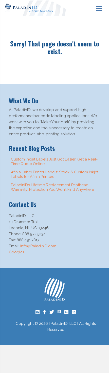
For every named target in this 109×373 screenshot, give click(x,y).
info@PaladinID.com (38, 246)
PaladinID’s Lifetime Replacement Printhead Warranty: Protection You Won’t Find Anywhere (52, 187)
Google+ (16, 252)
